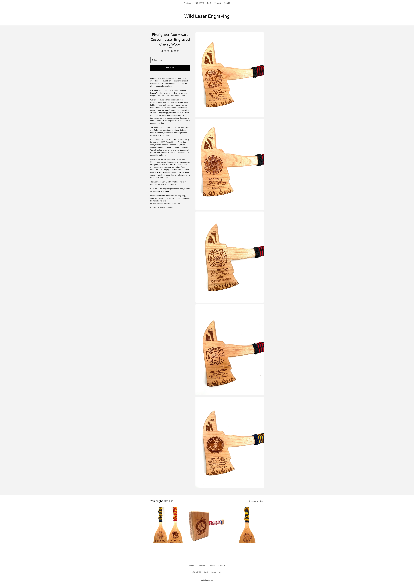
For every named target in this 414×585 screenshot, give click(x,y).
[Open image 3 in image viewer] (229, 257)
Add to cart (170, 68)
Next (261, 501)
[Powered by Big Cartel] (207, 580)
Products (187, 3)
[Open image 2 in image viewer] (229, 164)
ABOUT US (199, 3)
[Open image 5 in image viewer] (229, 442)
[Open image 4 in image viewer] (229, 349)
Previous (252, 501)
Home (191, 566)
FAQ (209, 3)
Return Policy (216, 572)
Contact (217, 3)
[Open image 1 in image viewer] (229, 74)
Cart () (227, 3)
